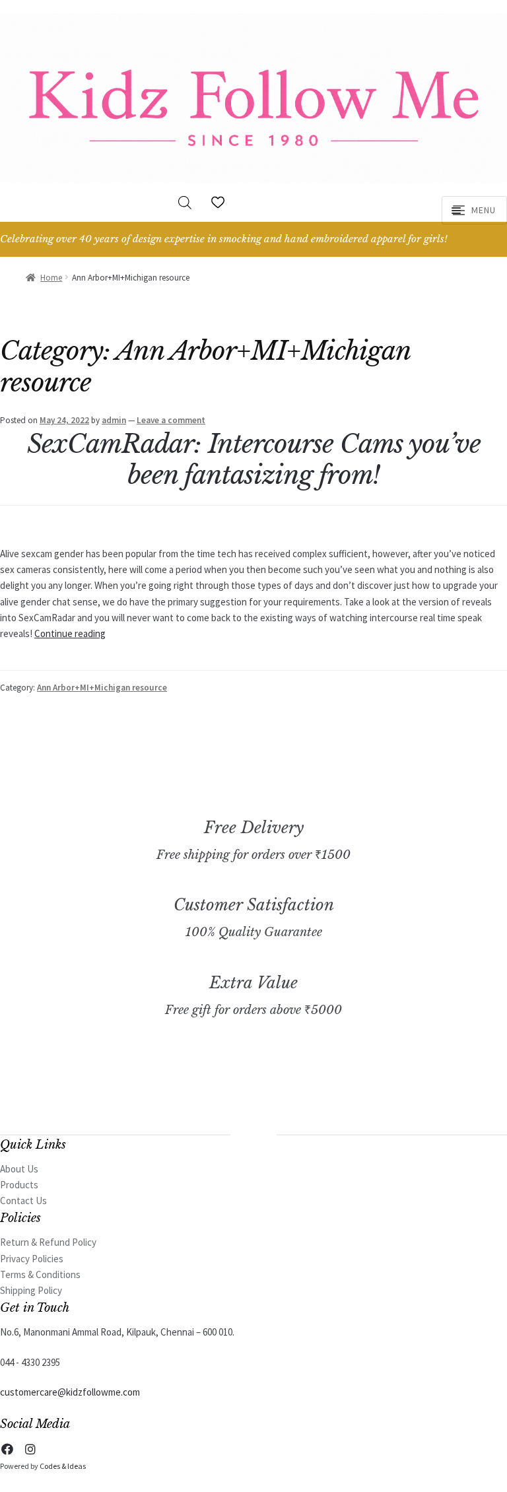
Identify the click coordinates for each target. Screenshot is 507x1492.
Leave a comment (171, 420)
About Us (19, 1169)
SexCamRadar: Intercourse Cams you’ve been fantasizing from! (254, 460)
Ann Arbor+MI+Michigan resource (102, 687)
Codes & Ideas (63, 1466)
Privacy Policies (31, 1258)
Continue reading (70, 633)
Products (19, 1184)
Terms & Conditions (40, 1274)
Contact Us (23, 1200)
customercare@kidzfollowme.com (70, 1392)
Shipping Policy (31, 1290)
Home (51, 277)
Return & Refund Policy (48, 1242)
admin (114, 420)
